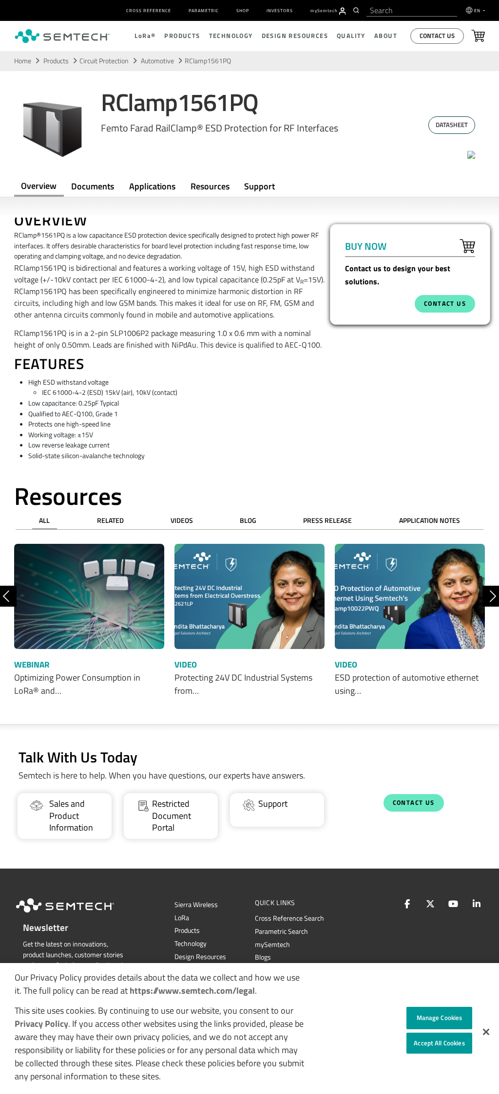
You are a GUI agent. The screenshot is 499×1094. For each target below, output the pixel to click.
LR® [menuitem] (144, 35)
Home (22, 61)
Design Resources (200, 956)
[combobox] (411, 10)
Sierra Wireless (196, 904)
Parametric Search (281, 931)
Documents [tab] (92, 186)
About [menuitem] (385, 35)
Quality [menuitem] (351, 35)
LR (181, 917)
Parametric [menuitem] (204, 10)
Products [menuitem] (182, 35)
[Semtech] (75, 914)
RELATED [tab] (110, 520)
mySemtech (272, 944)
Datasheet (452, 125)
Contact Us (437, 35)
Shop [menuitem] (242, 10)
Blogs (263, 957)
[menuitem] (342, 11)
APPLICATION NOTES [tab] (429, 520)
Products (56, 61)
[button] (486, 1032)
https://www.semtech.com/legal (192, 990)
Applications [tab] (152, 186)
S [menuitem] (324, 10)
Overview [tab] (39, 185)
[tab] (210, 186)
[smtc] (62, 36)
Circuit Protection (104, 61)
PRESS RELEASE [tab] (327, 520)
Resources (210, 186)
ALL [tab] (44, 520)
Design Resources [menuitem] (295, 35)
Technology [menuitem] (231, 35)
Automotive (158, 61)
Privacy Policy (41, 1023)
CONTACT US (445, 303)
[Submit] (357, 10)
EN (478, 10)
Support (259, 186)
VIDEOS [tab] (182, 520)
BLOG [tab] (248, 520)
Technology (190, 943)
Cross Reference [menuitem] (148, 10)
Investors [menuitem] (280, 10)
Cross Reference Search (289, 918)
